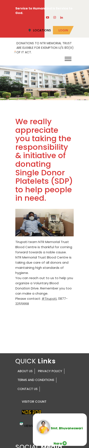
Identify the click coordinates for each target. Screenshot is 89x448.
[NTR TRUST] (15, 51)
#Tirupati (49, 298)
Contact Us (27, 389)
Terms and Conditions (35, 380)
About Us (25, 371)
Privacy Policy (50, 371)
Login (63, 30)
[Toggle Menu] (68, 59)
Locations (42, 30)
